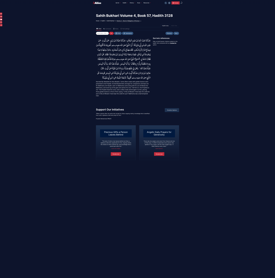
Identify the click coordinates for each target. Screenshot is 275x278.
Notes (116, 28)
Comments (108, 28)
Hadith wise (165, 25)
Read (100, 28)
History (132, 3)
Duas (138, 3)
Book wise (174, 25)
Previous (169, 33)
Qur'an (117, 3)
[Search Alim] (165, 3)
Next (176, 33)
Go (111, 33)
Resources (146, 3)
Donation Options (172, 110)
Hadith (124, 3)
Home (97, 21)
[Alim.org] (97, 3)
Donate (176, 3)
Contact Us (173, 43)
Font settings (125, 28)
